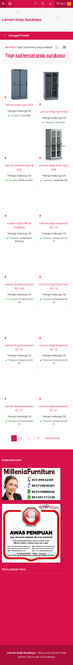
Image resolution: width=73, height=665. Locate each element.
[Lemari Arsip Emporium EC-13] (54, 263)
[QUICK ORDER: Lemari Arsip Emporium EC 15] (40, 338)
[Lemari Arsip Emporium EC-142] (19, 263)
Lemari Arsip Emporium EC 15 (53, 347)
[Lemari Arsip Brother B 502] (19, 144)
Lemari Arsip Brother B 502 (19, 167)
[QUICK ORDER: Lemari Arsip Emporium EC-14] (40, 216)
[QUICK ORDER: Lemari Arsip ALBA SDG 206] (40, 158)
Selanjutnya (52, 438)
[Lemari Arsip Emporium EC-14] (54, 202)
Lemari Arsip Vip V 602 (54, 111)
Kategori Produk (18, 35)
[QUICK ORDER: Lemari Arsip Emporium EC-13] (40, 277)
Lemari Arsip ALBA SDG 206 (53, 167)
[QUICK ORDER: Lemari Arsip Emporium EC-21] (40, 399)
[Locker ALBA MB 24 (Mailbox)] (19, 202)
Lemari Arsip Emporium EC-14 (53, 225)
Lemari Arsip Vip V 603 (19, 105)
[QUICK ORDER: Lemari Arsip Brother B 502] (5, 158)
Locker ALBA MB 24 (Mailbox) (19, 225)
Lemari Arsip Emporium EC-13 (53, 286)
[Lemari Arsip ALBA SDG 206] (54, 144)
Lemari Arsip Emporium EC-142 (19, 286)
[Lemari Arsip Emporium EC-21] (54, 385)
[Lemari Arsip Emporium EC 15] (54, 324)
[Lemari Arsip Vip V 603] (19, 84)
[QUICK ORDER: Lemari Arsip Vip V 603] (5, 97)
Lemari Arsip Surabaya (21, 20)
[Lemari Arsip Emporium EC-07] (19, 385)
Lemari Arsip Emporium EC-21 (53, 408)
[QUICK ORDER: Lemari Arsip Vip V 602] (40, 104)
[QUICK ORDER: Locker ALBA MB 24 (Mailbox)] (5, 216)
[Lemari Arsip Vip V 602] (54, 87)
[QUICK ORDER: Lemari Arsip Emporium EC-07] (5, 399)
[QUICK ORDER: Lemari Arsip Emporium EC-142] (5, 277)
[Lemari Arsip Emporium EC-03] (19, 324)
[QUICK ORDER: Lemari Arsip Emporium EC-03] (5, 338)
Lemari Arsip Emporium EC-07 (19, 408)
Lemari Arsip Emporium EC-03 (19, 347)
